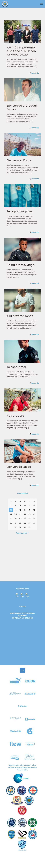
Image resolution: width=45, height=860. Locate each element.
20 (16, 514)
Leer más (35, 73)
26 (16, 519)
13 (11, 510)
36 (34, 523)
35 (29, 523)
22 (25, 514)
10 (25, 505)
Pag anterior (23, 493)
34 (25, 523)
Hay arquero (15, 416)
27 (20, 519)
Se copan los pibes (19, 211)
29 (29, 519)
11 (29, 505)
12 (34, 505)
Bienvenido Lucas (19, 467)
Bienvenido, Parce (19, 160)
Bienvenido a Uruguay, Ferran (22, 107)
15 (20, 510)
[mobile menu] (42, 4)
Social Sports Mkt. (27, 768)
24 (34, 514)
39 (25, 527)
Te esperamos (16, 367)
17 (29, 510)
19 (11, 514)
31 (11, 523)
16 (25, 510)
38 (20, 527)
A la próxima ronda (20, 316)
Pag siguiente (21, 533)
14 (15, 510)
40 (29, 527)
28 (25, 519)
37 (15, 527)
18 (34, 510)
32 (16, 523)
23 (29, 514)
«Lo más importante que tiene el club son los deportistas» (21, 51)
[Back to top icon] (22, 670)
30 (34, 519)
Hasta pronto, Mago (20, 265)
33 (20, 523)
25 (11, 519)
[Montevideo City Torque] (5, 4)
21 (20, 514)
